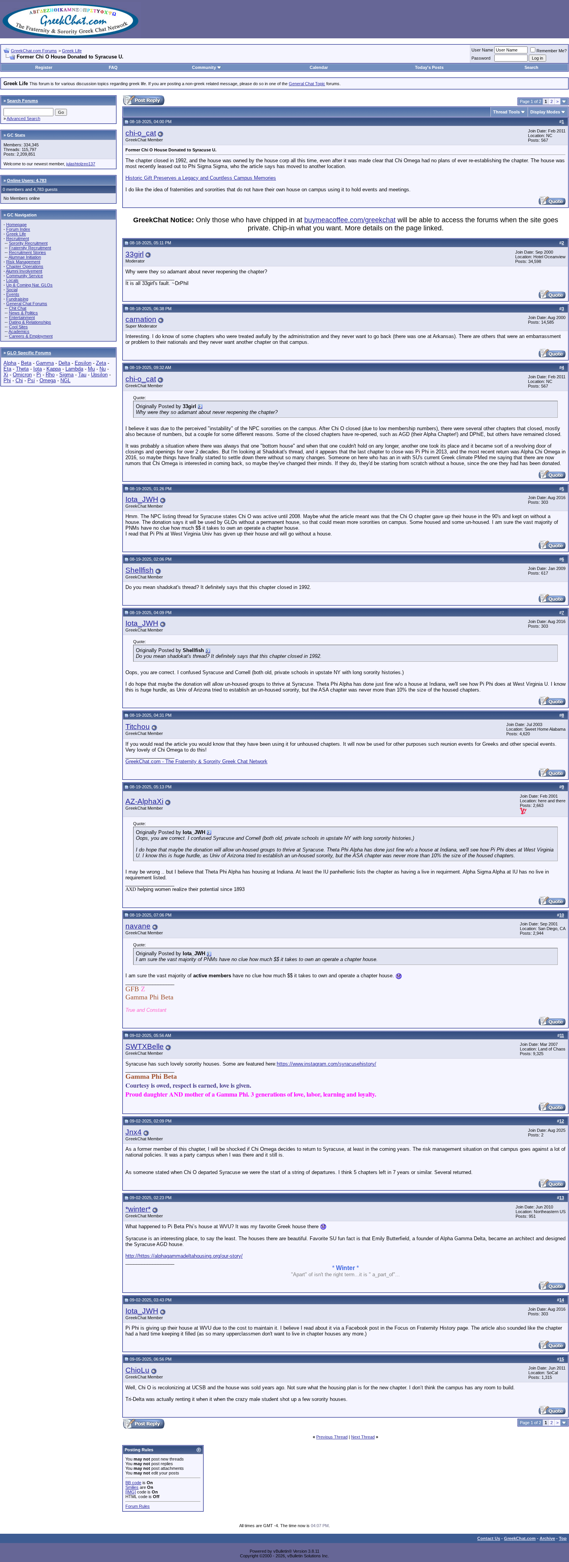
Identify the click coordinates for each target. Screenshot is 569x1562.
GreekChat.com (520, 1538)
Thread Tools (506, 112)
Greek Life (72, 50)
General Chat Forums (26, 303)
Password (480, 58)
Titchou (137, 727)
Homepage (16, 224)
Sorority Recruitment (28, 243)
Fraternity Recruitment (30, 247)
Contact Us (488, 1538)
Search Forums (22, 100)
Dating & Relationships (30, 322)
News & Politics (23, 313)
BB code (133, 1482)
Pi (38, 375)
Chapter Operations (24, 266)
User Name (482, 50)
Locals (12, 280)
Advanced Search (23, 118)
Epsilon (83, 363)
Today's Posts (429, 67)
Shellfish (139, 570)
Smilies (132, 1487)
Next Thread (363, 1437)
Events (12, 294)
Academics (19, 331)
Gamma (45, 363)
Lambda (74, 369)
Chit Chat (17, 308)
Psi (31, 380)
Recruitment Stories (27, 252)
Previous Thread (332, 1437)
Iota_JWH (141, 499)
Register (43, 67)
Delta (64, 363)
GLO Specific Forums (29, 352)
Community (204, 67)
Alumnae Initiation (25, 257)
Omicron (22, 375)
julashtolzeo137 (80, 163)
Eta (7, 369)
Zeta (101, 363)
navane (138, 926)
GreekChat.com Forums (34, 50)
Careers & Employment (31, 336)
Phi (7, 380)
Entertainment (22, 317)
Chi (19, 380)
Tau (82, 375)
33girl (134, 254)
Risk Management (23, 261)
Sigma (66, 375)
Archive (547, 1538)
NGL (65, 380)
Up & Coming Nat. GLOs (29, 285)
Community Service (24, 275)
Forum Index (18, 229)
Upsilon (99, 375)
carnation (140, 319)
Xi (5, 375)
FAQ (113, 67)
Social (11, 289)
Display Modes (545, 112)
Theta (22, 369)
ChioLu (137, 1370)
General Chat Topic (307, 83)
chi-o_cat (140, 133)
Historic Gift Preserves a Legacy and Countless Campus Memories (200, 178)
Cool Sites (18, 326)
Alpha (9, 363)
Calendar (319, 67)
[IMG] (130, 1492)
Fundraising (17, 299)
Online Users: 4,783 (26, 180)
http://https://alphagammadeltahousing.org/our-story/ (184, 1256)
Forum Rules (137, 1506)
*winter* (138, 1209)
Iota (37, 369)
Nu (102, 369)
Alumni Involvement (24, 271)
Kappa (53, 369)
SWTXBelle (144, 1046)
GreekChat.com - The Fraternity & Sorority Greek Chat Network (196, 761)
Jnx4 (133, 1132)
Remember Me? (551, 50)
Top (563, 1538)
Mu (91, 369)
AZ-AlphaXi (144, 801)
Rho (50, 375)
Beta (26, 363)
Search (531, 67)
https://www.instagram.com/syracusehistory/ (326, 1064)
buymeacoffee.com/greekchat (350, 220)
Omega (47, 380)
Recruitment (17, 238)
